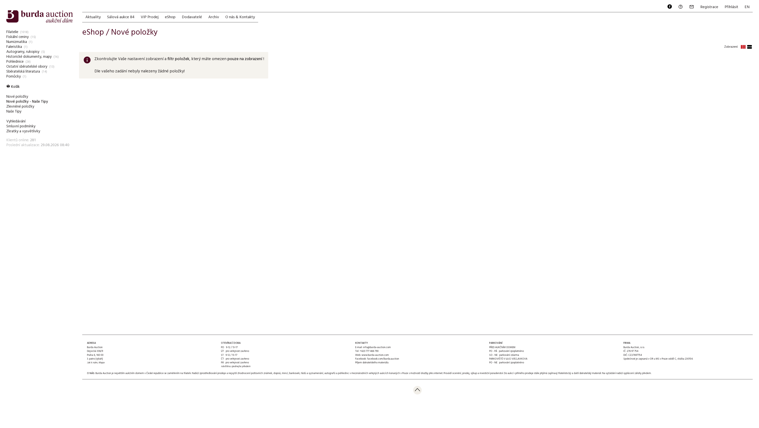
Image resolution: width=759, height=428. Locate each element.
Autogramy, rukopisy (22, 52)
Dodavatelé (192, 17)
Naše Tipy (13, 112)
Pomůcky (13, 77)
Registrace (709, 7)
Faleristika (14, 47)
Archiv (213, 17)
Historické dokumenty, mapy (29, 57)
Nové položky (17, 97)
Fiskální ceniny (17, 37)
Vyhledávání (15, 121)
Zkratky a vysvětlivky (23, 131)
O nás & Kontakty (240, 17)
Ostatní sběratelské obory (26, 67)
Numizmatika (16, 42)
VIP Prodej (150, 17)
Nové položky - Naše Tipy (27, 102)
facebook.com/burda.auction (383, 359)
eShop (170, 17)
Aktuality (93, 17)
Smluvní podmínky (20, 126)
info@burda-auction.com (377, 347)
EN (747, 7)
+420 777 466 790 (369, 351)
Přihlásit (731, 7)
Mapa (101, 363)
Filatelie (12, 32)
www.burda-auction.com (375, 355)
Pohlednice (15, 62)
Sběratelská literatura (23, 72)
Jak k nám (92, 363)
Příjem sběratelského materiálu (372, 363)
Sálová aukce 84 (120, 17)
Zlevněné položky (20, 107)
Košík (13, 87)
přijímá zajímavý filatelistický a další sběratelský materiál (570, 373)
